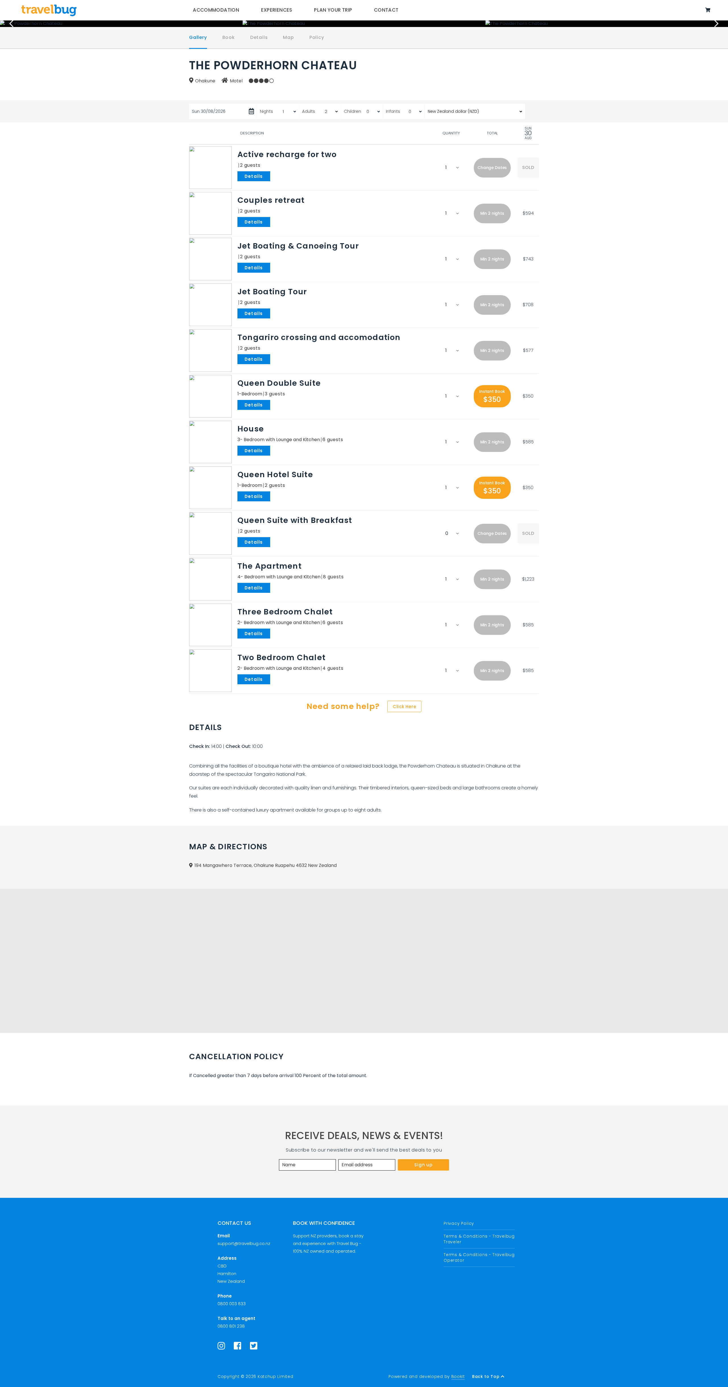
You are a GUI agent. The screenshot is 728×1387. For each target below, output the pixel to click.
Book (228, 37)
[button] (492, 168)
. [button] (271, 175)
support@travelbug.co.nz (244, 1243)
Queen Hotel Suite (275, 474)
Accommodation (216, 10)
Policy (316, 37)
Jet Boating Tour (272, 291)
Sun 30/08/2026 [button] (209, 111)
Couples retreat (271, 200)
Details (259, 37)
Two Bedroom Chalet (281, 657)
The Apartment (269, 566)
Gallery (198, 37)
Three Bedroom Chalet (285, 611)
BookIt (458, 1376)
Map (288, 37)
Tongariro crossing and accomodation (319, 337)
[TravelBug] (48, 10)
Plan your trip (333, 10)
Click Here (404, 707)
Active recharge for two (287, 154)
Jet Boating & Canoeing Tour (298, 246)
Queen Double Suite (279, 383)
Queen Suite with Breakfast (294, 520)
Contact (386, 10)
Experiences (276, 10)
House (250, 429)
